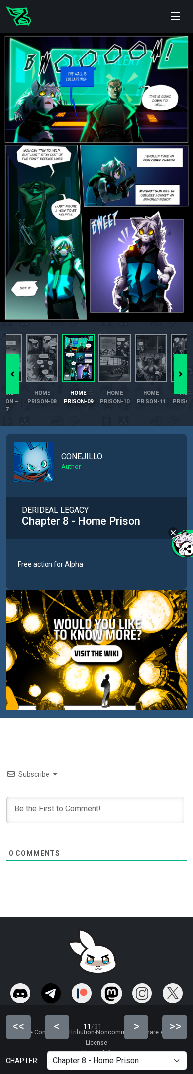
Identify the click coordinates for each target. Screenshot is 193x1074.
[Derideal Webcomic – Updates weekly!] (18, 16)
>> (175, 1026)
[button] (180, 374)
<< (18, 1026)
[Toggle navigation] (175, 16)
